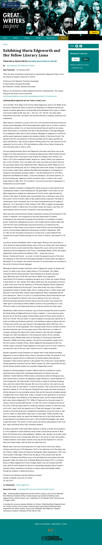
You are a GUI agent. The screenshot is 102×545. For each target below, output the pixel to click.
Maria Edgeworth (22, 485)
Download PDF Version (26, 489)
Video (76, 59)
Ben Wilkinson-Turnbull (26, 66)
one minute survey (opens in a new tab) (42, 61)
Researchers (51, 38)
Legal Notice (55, 524)
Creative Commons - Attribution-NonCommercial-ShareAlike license (51, 537)
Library (38, 38)
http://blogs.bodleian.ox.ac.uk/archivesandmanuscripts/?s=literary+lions (30, 96)
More (86, 59)
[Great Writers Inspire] (10, 5)
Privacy (64, 524)
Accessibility (45, 524)
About (63, 38)
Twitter (77, 46)
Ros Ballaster (12, 66)
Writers (15, 38)
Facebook (80, 46)
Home (5, 38)
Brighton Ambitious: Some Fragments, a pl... (79, 66)
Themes (27, 38)
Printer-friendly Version (45, 489)
